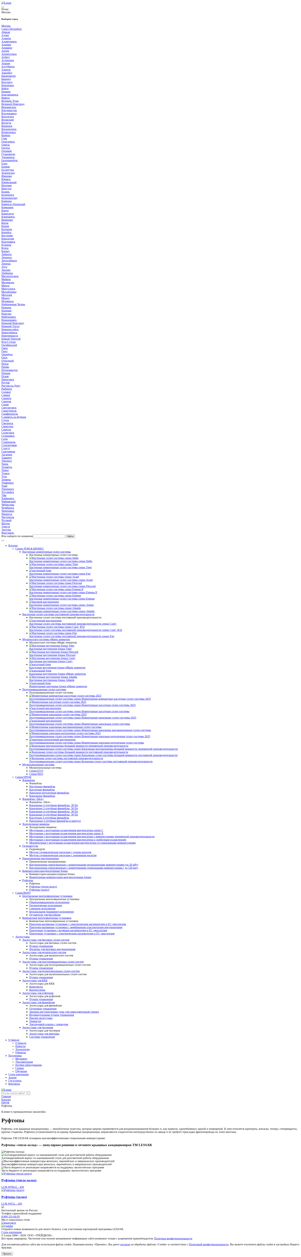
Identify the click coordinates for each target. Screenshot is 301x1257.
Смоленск (7, 423)
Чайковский (8, 501)
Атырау (5, 63)
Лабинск (6, 254)
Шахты (5, 523)
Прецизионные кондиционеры (40, 858)
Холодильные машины (35, 824)
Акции (12, 1077)
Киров (5, 226)
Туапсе (5, 473)
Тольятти (6, 467)
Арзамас (6, 44)
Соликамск (8, 435)
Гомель (5, 144)
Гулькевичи (8, 154)
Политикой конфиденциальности (209, 1244)
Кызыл (5, 251)
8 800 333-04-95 (10, 1216)
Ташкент (6, 457)
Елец (4, 163)
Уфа (3, 495)
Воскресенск (9, 129)
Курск (5, 248)
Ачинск (6, 69)
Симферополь (9, 413)
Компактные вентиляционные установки (46, 917)
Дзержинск (8, 157)
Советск (6, 429)
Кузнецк (6, 244)
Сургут (5, 448)
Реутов (5, 382)
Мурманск (7, 301)
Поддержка (15, 1055)
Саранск (6, 398)
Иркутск (6, 188)
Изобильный (9, 182)
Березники (7, 85)
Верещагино (8, 107)
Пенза (5, 363)
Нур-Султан (8, 341)
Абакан (5, 32)
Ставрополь (8, 442)
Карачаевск (8, 216)
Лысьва (5, 269)
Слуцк (5, 420)
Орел (4, 351)
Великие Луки (10, 100)
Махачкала (7, 282)
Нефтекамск (8, 316)
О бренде (13, 1039)
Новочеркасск (9, 335)
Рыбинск (6, 388)
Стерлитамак (9, 445)
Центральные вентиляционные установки (47, 896)
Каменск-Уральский (13, 204)
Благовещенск (9, 94)
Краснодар (7, 238)
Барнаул (6, 79)
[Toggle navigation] (2, 6)
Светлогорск (9, 407)
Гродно (5, 147)
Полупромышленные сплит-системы (44, 689)
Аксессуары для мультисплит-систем (44, 952)
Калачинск (7, 194)
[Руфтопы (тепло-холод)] (16, 1173)
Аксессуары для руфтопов (37, 993)
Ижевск (6, 179)
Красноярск (8, 241)
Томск (5, 470)
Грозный (6, 151)
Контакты (14, 1083)
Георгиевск (8, 141)
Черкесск (6, 514)
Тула (4, 476)
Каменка (6, 201)
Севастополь (9, 410)
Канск (5, 210)
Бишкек (6, 91)
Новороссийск (10, 329)
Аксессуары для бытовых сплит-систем (45, 939)
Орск (4, 357)
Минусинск (8, 288)
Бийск (5, 88)
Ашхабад (6, 72)
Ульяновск (7, 482)
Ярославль (7, 532)
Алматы (6, 38)
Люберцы (7, 273)
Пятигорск (7, 379)
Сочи (4, 438)
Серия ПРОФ (23, 777)
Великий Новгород (12, 104)
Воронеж (6, 125)
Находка (6, 313)
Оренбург (7, 354)
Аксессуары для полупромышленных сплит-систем (53, 961)
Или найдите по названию (17, 536)
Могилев (6, 294)
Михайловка (8, 291)
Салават (6, 391)
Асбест (5, 57)
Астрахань (7, 60)
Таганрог (6, 454)
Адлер (5, 35)
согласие (125, 1244)
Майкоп (6, 279)
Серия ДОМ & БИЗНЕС (29, 548)
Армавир (6, 47)
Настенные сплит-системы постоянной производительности (58, 614)
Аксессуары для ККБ (34, 980)
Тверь (4, 463)
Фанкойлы (28, 780)
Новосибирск (9, 332)
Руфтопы (27, 880)
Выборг (6, 135)
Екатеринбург (9, 160)
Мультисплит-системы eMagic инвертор (46, 639)
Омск (4, 348)
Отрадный (7, 360)
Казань (5, 191)
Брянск (5, 97)
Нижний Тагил (10, 326)
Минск (5, 285)
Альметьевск (9, 41)
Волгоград (7, 116)
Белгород (6, 82)
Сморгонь (7, 426)
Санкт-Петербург (11, 28)
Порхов (5, 373)
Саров (5, 404)
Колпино (6, 229)
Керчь (4, 222)
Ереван (5, 166)
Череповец (7, 510)
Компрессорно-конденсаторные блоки (45, 870)
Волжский (7, 119)
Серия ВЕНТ (23, 892)
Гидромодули (30, 845)
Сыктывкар (8, 451)
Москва (5, 25)
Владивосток (9, 110)
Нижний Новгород (12, 323)
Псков (5, 376)
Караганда (7, 213)
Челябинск (7, 507)
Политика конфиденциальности (173, 1238)
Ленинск (6, 257)
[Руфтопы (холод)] (12, 1190)
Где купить (14, 1080)
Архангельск (9, 54)
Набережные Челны (13, 304)
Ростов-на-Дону (10, 385)
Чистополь (7, 517)
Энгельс (6, 529)
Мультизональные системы (38, 764)
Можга (5, 298)
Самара (5, 395)
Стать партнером (18, 1074)
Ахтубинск (8, 66)
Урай (4, 485)
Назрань (6, 307)
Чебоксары (7, 504)
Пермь (5, 366)
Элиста (5, 526)
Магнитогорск (10, 276)
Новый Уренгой (11, 338)
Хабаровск (7, 498)
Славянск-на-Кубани (13, 417)
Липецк (6, 263)
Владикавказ (9, 113)
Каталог (13, 545)
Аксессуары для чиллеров (37, 1027)
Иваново (6, 176)
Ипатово (6, 185)
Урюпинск (7, 489)
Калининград (9, 197)
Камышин (7, 207)
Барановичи (8, 75)
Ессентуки (7, 169)
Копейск (6, 232)
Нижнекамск (9, 320)
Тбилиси (6, 460)
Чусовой (6, 520)
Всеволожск (8, 132)
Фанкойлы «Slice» (33, 798)
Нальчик (6, 310)
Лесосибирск (9, 260)
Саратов (6, 401)
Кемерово (7, 219)
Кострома (7, 235)
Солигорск (7, 432)
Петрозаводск (9, 370)
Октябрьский (9, 345)
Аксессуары (22, 936)
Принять (7, 1253)
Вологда (6, 122)
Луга (4, 266)
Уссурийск (7, 492)
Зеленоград (8, 172)
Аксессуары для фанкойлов (38, 1002)
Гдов (4, 138)
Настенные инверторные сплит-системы (46, 551)
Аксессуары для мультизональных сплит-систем (51, 971)
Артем (5, 50)
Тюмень (6, 479)
